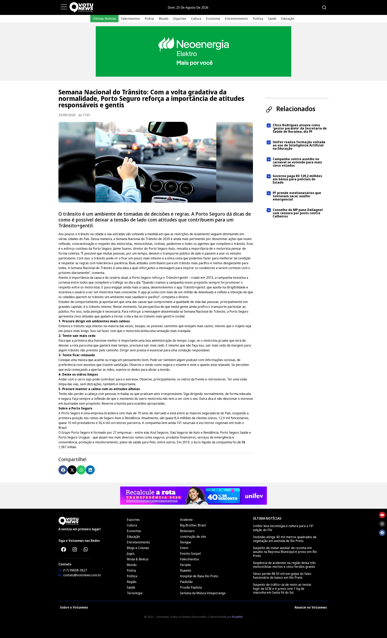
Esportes (179, 18)
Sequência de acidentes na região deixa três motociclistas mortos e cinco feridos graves (284, 565)
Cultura (196, 18)
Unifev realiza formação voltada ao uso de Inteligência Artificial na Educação (299, 145)
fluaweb (185, 570)
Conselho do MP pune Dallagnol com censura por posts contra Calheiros (298, 213)
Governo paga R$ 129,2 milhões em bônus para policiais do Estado (297, 179)
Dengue (185, 542)
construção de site (193, 536)
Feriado (185, 565)
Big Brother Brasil (193, 525)
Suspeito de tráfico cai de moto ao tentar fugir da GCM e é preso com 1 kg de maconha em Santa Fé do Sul (282, 588)
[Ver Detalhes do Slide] (193, 51)
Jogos (130, 553)
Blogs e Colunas (138, 548)
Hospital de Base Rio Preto (199, 576)
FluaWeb (237, 617)
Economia (213, 18)
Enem (184, 548)
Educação (287, 18)
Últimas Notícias (104, 18)
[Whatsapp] (86, 549)
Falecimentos (130, 18)
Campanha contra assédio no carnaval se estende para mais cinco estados (297, 162)
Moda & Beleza (137, 559)
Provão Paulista (191, 587)
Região (131, 582)
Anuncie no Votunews (310, 607)
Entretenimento (236, 18)
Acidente (186, 519)
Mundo (164, 18)
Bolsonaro (187, 531)
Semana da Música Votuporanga (202, 593)
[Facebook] (63, 549)
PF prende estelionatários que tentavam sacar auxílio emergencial (297, 196)
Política (258, 18)
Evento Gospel (190, 553)
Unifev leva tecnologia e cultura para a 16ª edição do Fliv (283, 528)
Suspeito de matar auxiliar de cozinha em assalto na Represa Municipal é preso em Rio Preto (285, 552)
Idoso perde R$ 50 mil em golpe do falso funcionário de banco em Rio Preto (282, 575)
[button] (63, 469)
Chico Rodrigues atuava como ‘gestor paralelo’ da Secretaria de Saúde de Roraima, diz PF (300, 128)
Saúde (272, 18)
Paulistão (186, 582)
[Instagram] (75, 549)
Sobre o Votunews (74, 607)
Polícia (149, 18)
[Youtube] (382, 515)
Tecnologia (134, 593)
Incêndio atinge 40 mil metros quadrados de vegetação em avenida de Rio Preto (284, 539)
